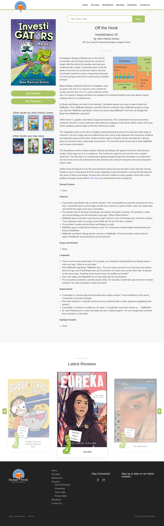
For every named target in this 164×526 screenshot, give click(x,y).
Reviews (56, 482)
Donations (56, 500)
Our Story (56, 474)
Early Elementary (62, 485)
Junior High (60, 492)
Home (54, 470)
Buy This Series (33, 101)
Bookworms (57, 478)
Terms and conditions (17, 516)
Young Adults (61, 496)
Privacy (31, 516)
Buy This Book (33, 93)
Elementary (60, 488)
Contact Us (57, 503)
